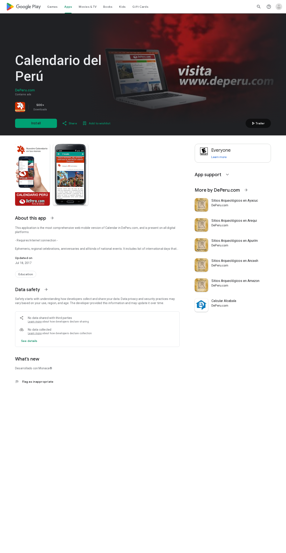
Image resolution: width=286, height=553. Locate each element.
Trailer (258, 123)
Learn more (35, 321)
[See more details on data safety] (29, 341)
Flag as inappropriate (34, 382)
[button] (32, 175)
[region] (73, 107)
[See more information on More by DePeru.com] (246, 190)
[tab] (52, 6)
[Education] (25, 274)
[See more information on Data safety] (46, 289)
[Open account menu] (279, 7)
